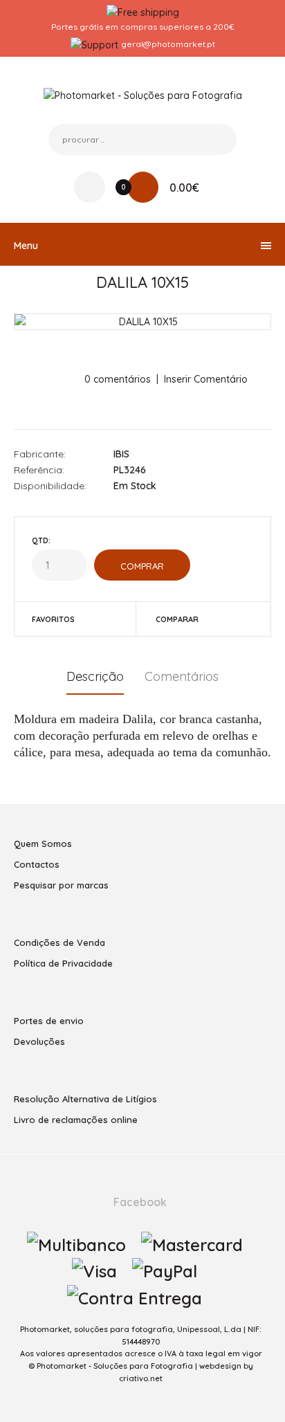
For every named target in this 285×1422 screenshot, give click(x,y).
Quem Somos (43, 843)
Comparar (177, 619)
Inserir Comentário (206, 379)
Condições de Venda (59, 942)
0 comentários (117, 379)
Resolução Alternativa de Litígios (85, 1098)
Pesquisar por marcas (61, 885)
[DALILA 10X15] (142, 321)
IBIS (121, 454)
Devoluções (39, 1041)
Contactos (36, 864)
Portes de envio (49, 1020)
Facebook (139, 1202)
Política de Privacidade (63, 963)
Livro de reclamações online (76, 1119)
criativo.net (141, 1378)
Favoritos (53, 619)
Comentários (182, 676)
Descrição (95, 676)
